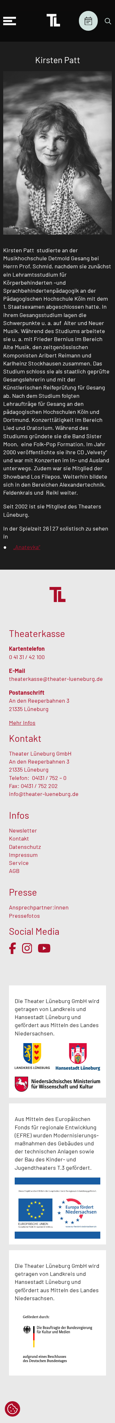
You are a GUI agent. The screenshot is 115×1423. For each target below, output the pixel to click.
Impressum (23, 854)
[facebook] (12, 948)
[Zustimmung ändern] (12, 1409)
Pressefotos (24, 915)
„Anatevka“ (26, 546)
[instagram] (27, 948)
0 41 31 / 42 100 (27, 656)
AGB (14, 870)
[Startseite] (53, 20)
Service (19, 862)
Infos (19, 815)
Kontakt (19, 838)
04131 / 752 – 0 (49, 777)
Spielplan (88, 21)
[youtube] (44, 948)
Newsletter (23, 830)
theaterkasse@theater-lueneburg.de (56, 678)
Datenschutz (25, 846)
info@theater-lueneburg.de (44, 793)
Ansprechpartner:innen (39, 907)
